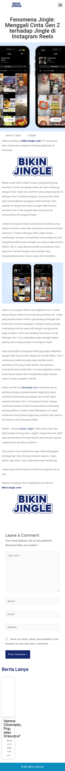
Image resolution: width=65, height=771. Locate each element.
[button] (60, 5)
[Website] (32, 627)
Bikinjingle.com (30, 387)
